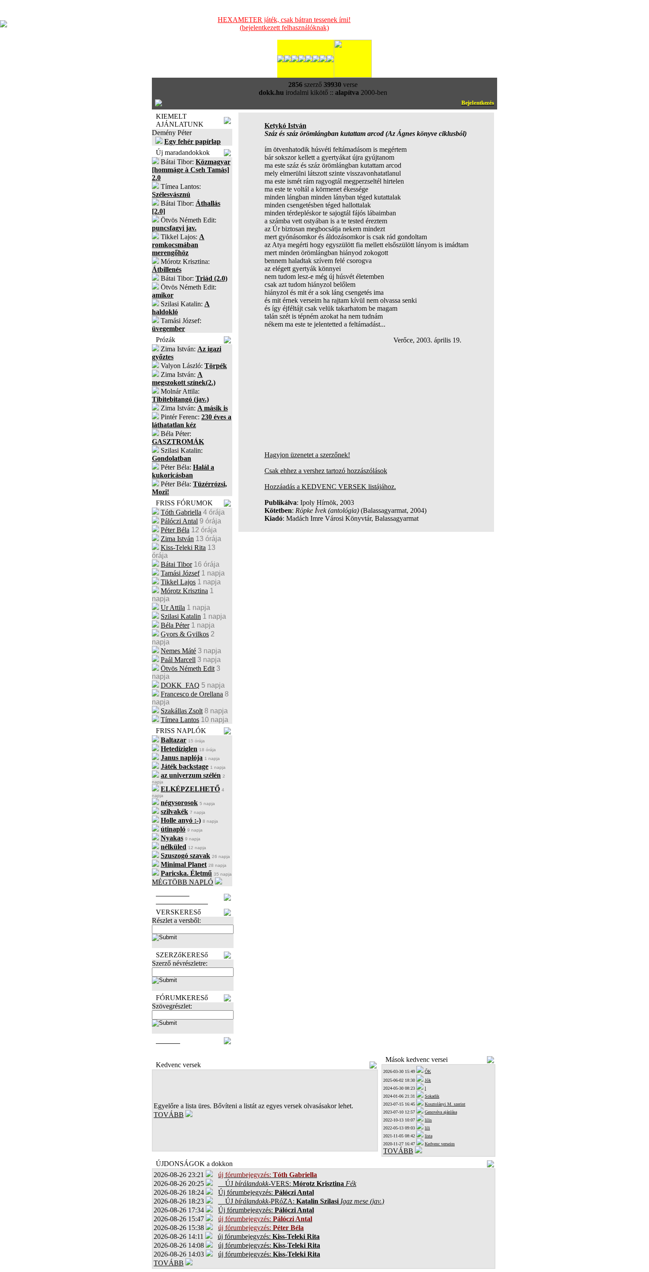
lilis (428, 1120)
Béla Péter (175, 625)
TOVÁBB (169, 1114)
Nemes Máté (178, 651)
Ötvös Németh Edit (188, 668)
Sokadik (432, 1096)
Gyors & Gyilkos (185, 634)
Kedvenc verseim (440, 1143)
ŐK (428, 1071)
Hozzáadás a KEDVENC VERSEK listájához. (330, 486)
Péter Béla (175, 530)
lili (427, 1127)
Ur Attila (173, 607)
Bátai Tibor (176, 564)
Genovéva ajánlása (441, 1112)
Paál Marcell (178, 659)
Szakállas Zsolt (182, 711)
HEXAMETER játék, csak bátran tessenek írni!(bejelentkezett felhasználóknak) (284, 23)
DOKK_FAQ (180, 685)
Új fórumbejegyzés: (266, 1192)
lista (428, 1135)
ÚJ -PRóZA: (301, 1201)
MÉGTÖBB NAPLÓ (182, 882)
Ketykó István (285, 125)
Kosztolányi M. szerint (445, 1104)
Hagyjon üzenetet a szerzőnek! (307, 455)
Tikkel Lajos (178, 582)
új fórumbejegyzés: (269, 1236)
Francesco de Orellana (192, 694)
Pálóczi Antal (179, 521)
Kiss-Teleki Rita (183, 547)
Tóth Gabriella (181, 512)
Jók (428, 1080)
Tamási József (180, 573)
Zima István (177, 538)
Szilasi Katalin (181, 616)
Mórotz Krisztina (184, 591)
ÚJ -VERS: (287, 1183)
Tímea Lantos (180, 719)
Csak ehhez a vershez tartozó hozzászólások (325, 470)
